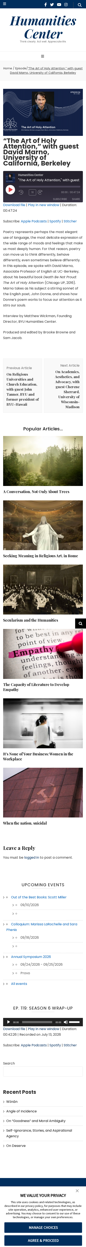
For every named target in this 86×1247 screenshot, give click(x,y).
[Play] (8, 1022)
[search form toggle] (80, 5)
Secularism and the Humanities (30, 620)
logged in (31, 857)
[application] (43, 1022)
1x (32, 192)
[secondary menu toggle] (4, 4)
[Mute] (66, 1022)
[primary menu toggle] (43, 56)
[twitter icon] (52, 4)
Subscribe (60, 199)
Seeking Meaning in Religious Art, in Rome (40, 555)
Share (76, 199)
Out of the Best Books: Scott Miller (39, 897)
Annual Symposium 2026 (31, 956)
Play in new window (43, 205)
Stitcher (70, 221)
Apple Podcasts (34, 221)
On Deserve (16, 1145)
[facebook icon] (45, 4)
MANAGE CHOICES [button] (43, 1227)
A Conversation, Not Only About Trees (36, 491)
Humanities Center (43, 27)
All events (19, 983)
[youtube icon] (59, 4)
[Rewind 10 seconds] (23, 192)
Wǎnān (12, 1101)
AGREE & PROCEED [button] (43, 1240)
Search (9, 1063)
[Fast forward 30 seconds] (46, 192)
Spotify (55, 221)
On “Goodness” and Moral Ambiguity (36, 1120)
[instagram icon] (66, 4)
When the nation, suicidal (25, 823)
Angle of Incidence (21, 1111)
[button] (77, 1191)
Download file (14, 205)
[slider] (75, 1021)
